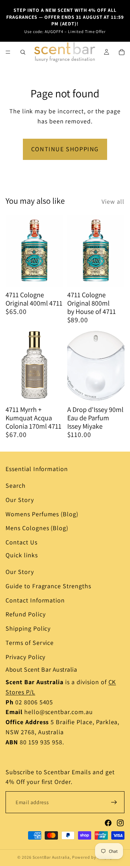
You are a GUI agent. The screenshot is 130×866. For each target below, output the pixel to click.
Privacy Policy (25, 657)
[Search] (23, 52)
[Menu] (8, 52)
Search (16, 485)
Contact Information (35, 600)
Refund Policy (25, 614)
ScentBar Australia (51, 857)
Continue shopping (65, 149)
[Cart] (121, 52)
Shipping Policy (28, 628)
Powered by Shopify (92, 857)
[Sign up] (114, 802)
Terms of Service (30, 643)
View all (113, 201)
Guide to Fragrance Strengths (48, 586)
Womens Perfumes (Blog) (42, 514)
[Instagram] (120, 823)
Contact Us (21, 542)
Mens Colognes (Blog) (37, 528)
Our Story (20, 500)
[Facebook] (108, 823)
